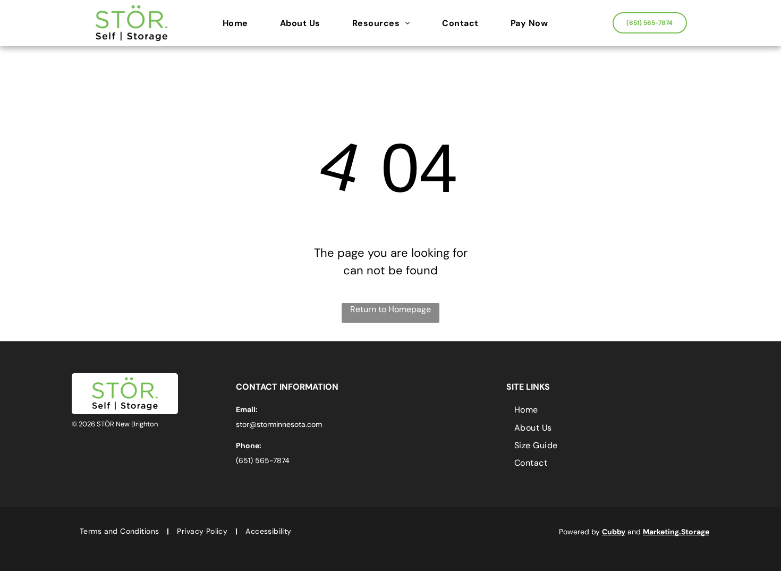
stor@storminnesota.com (279, 424)
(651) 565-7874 (263, 460)
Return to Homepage (390, 309)
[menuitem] (240, 23)
